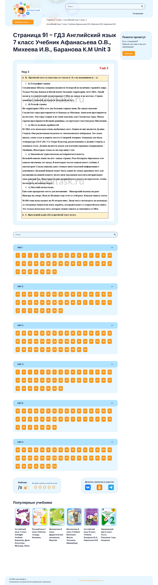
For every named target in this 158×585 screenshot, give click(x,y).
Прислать (129, 53)
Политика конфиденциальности (91, 580)
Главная (50, 20)
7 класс (59, 20)
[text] (53, 487)
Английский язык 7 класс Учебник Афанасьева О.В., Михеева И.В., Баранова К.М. (81, 24)
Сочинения (138, 13)
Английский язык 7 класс (74, 20)
